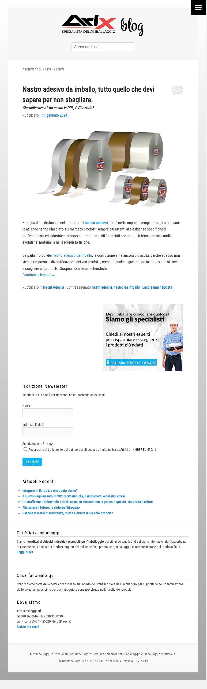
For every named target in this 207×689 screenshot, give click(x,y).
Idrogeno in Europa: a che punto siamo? (50, 491)
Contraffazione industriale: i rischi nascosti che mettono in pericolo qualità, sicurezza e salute (87, 502)
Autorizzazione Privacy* (38, 444)
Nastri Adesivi (53, 287)
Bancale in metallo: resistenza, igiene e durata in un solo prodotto (67, 513)
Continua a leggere (38, 275)
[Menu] (198, 7)
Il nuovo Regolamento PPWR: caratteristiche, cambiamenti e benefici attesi (73, 496)
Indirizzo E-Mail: (33, 425)
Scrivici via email (28, 627)
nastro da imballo (127, 287)
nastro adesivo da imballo (72, 255)
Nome (26, 405)
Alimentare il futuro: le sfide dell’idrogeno (51, 507)
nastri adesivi (102, 287)
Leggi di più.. (26, 552)
